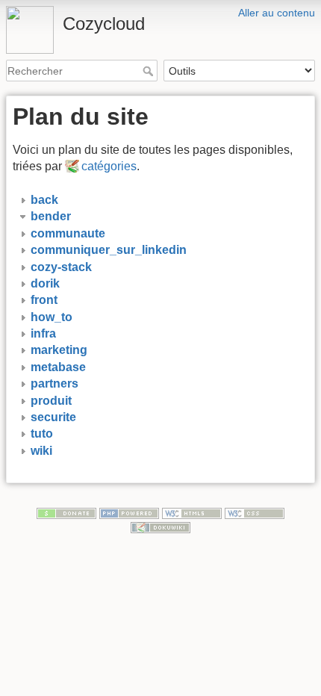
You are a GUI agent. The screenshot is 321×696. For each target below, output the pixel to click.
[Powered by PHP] (129, 512)
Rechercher (150, 71)
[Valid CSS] (254, 512)
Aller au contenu (276, 13)
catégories (109, 166)
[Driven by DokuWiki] (160, 527)
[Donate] (66, 512)
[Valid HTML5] (192, 512)
